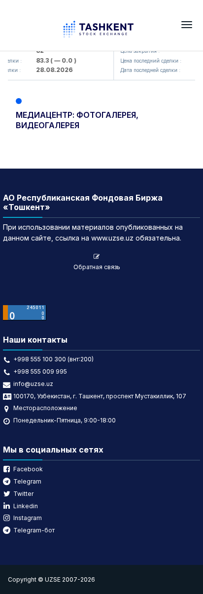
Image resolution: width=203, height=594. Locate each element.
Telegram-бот (34, 530)
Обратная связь (96, 267)
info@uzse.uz (33, 383)
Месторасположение (45, 408)
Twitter (23, 493)
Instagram (27, 518)
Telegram (27, 481)
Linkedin (25, 506)
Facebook (28, 469)
